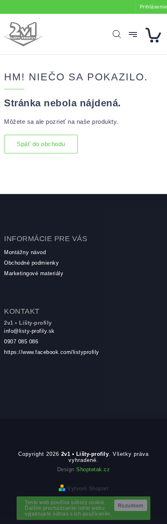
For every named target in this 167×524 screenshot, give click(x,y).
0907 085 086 (21, 342)
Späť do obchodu (41, 143)
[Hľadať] (117, 34)
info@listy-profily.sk (29, 331)
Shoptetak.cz (93, 469)
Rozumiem (130, 506)
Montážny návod (25, 252)
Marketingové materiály (33, 273)
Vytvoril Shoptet (87, 488)
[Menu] (133, 34)
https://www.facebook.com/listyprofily (51, 352)
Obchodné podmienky (31, 263)
